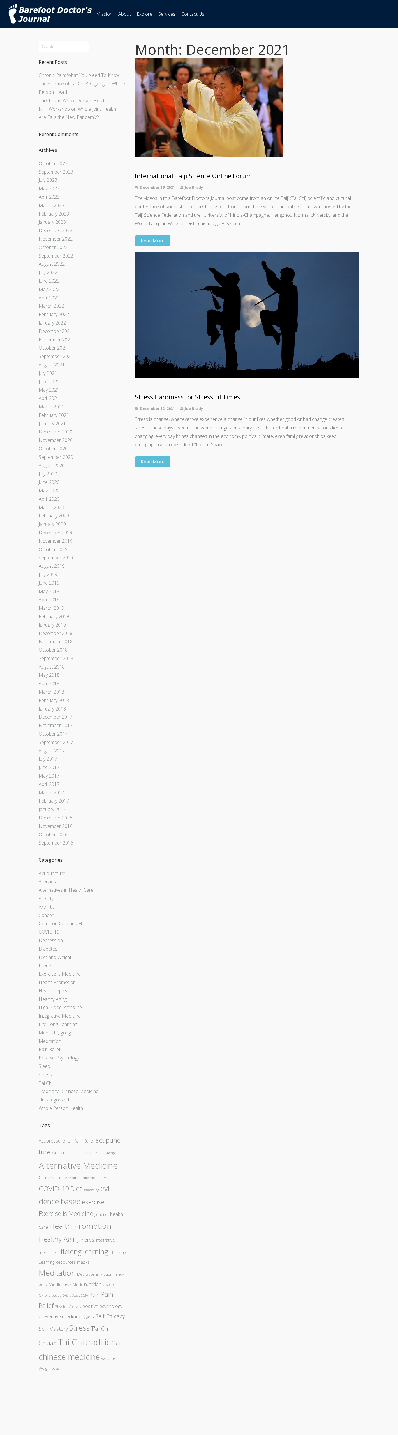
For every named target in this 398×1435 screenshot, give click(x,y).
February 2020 (54, 515)
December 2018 (55, 633)
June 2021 (49, 381)
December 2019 (55, 532)
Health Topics (53, 991)
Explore (144, 14)
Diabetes (48, 949)
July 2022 (48, 272)
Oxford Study (50, 1295)
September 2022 (56, 256)
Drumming (91, 1190)
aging (110, 1153)
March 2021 (51, 406)
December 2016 (55, 818)
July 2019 (48, 574)
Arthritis (47, 907)
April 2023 (49, 197)
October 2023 (53, 163)
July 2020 (48, 473)
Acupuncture (52, 873)
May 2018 (49, 675)
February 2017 (54, 801)
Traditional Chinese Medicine (68, 1091)
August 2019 (52, 566)
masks (83, 1262)
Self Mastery (53, 1328)
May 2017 (49, 776)
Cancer (46, 915)
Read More (153, 240)
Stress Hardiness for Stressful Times (187, 397)
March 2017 (51, 792)
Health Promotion (57, 982)
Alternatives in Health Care (66, 890)
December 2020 (55, 432)
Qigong (88, 1316)
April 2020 (49, 499)
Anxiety (46, 898)
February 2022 (54, 314)
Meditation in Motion (94, 1274)
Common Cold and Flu (61, 923)
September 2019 (56, 557)
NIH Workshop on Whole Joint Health (77, 109)
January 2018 (52, 709)
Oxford (109, 1284)
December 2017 (55, 717)
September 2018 (56, 658)
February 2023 (54, 214)
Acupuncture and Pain (78, 1152)
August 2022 (52, 264)
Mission (104, 14)
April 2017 (49, 784)
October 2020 (53, 448)
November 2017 (56, 725)
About (124, 14)
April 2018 (49, 683)
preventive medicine (60, 1316)
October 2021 (53, 348)
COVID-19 (49, 932)
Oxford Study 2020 (75, 1295)
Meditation (50, 1041)
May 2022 (49, 289)
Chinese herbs (53, 1177)
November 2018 (56, 641)
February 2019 (54, 616)
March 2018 (51, 692)
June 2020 (49, 482)
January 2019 (52, 625)
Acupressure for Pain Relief (66, 1141)
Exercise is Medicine (60, 974)
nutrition (92, 1284)
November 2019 (56, 541)
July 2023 (48, 180)
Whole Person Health (61, 1108)
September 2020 (56, 457)
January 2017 (52, 809)
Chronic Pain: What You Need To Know (79, 75)
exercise (93, 1202)
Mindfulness (60, 1284)
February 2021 (54, 415)
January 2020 (52, 524)
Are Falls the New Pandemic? (69, 117)
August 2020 (52, 465)
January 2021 (52, 423)
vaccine (108, 1358)
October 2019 (53, 549)
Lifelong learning (82, 1251)
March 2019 (51, 608)
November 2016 (56, 826)
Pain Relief (49, 1049)
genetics (101, 1214)
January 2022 (52, 323)
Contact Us (192, 14)
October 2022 (53, 247)
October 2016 (53, 834)
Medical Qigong (55, 1032)
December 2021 (55, 331)
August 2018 (52, 667)
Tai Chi (45, 1083)
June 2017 (49, 767)
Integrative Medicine (60, 1016)
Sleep (44, 1066)
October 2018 (53, 650)
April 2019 (49, 599)
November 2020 (56, 440)
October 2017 (53, 734)
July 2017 (48, 759)
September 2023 (56, 172)
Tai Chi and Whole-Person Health (73, 100)
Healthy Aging (53, 999)
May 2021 (49, 390)
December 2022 (55, 230)
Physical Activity (68, 1306)
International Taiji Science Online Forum (193, 176)
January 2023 (52, 222)
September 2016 (56, 843)
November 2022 (56, 239)
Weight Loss (49, 1368)
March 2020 (51, 507)
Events (45, 965)
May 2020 (49, 490)
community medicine (88, 1177)
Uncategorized (54, 1099)
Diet (76, 1188)
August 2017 (52, 751)
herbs (88, 1239)
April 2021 (49, 398)
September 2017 (56, 742)
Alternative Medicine (78, 1165)
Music (78, 1284)
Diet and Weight (55, 957)
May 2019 (49, 591)
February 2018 (54, 700)
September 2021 (56, 356)
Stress (45, 1074)
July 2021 (48, 373)
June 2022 (49, 281)
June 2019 (49, 583)
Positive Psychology (59, 1058)
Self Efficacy (110, 1316)
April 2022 (49, 298)
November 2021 (56, 339)
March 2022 (51, 306)
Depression (51, 940)
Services (166, 14)
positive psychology (102, 1306)
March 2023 (51, 205)
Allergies (47, 881)
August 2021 (52, 365)
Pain (94, 1294)
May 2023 (49, 188)
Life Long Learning (58, 1024)
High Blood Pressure (60, 1007)
